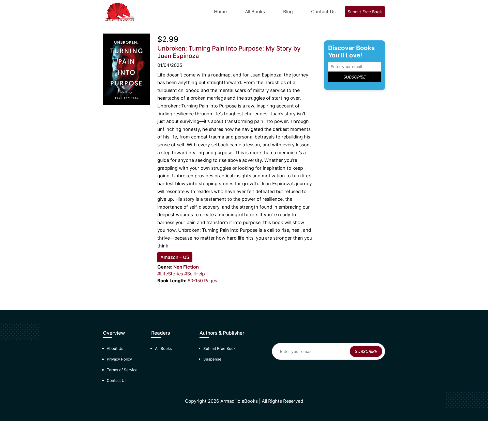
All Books (255, 11)
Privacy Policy (119, 359)
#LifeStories (170, 273)
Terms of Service (122, 369)
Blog (288, 11)
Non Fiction (186, 267)
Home (220, 11)
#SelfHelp (194, 273)
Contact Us (323, 11)
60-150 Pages (202, 280)
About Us (115, 348)
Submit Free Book (365, 11)
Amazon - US (174, 257)
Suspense (212, 359)
